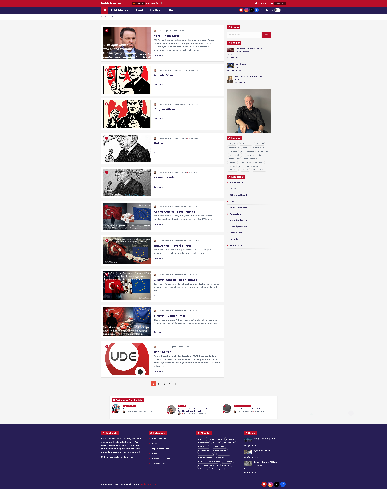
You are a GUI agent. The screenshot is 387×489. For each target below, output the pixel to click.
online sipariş (246, 144)
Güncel (139, 10)
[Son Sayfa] (175, 383)
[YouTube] (241, 10)
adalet (121, 17)
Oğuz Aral (233, 170)
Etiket (114, 17)
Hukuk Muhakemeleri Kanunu (252, 162)
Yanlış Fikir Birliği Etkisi (264, 439)
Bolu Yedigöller (259, 170)
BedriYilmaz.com (111, 3)
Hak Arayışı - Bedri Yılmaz (172, 245)
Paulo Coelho (235, 159)
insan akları (234, 148)
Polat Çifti (233, 151)
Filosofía (246, 170)
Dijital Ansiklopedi (238, 195)
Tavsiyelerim (164, 347)
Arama (235, 27)
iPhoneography (248, 151)
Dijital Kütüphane (119, 10)
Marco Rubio (259, 148)
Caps (161, 31)
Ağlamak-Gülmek (261, 450)
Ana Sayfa (105, 17)
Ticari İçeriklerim (238, 226)
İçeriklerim (155, 10)
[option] (138, 408)
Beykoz (232, 166)
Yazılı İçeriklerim (187, 406)
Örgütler (233, 144)
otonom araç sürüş (254, 155)
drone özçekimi (235, 155)
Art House (241, 64)
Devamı (157, 55)
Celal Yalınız (264, 151)
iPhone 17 (260, 144)
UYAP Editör (162, 351)
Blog (171, 10)
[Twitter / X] (251, 10)
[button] (270, 400)
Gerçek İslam (236, 245)
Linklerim (234, 239)
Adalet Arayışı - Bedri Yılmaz (174, 211)
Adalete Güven (164, 75)
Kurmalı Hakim (165, 177)
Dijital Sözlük (236, 233)
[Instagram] (246, 10)
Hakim (158, 143)
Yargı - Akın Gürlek (167, 35)
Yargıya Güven (164, 109)
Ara (266, 34)
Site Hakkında (237, 182)
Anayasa (233, 162)
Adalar (246, 148)
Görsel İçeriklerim (166, 70)
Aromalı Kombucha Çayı (249, 166)
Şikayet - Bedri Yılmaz (170, 315)
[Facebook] (257, 10)
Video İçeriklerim (238, 220)
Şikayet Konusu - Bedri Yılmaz (175, 279)
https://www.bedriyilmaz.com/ (119, 457)
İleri (166, 384)
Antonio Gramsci (251, 159)
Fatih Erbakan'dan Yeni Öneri (249, 76)
